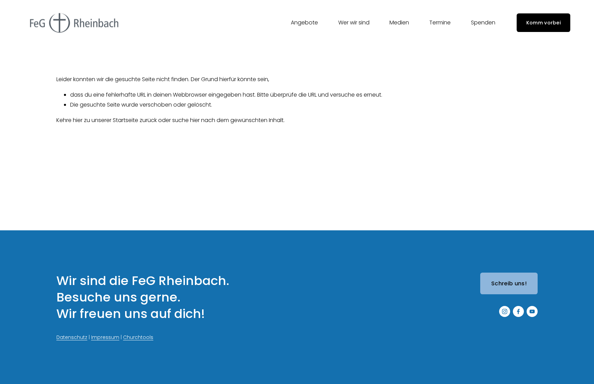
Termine (440, 22)
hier (77, 120)
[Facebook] (518, 311)
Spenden (483, 22)
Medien (399, 22)
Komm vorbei (543, 22)
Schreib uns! (509, 283)
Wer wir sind (354, 22)
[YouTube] (532, 311)
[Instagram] (504, 311)
